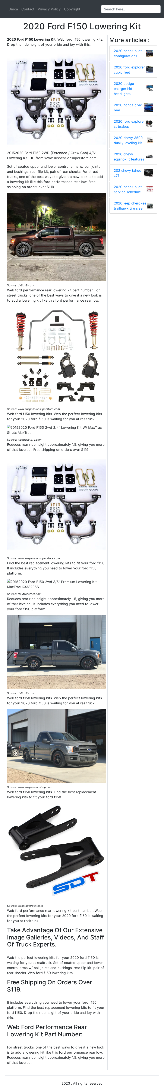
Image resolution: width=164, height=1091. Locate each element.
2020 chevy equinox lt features (129, 156)
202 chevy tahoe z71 (127, 173)
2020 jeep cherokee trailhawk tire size (130, 205)
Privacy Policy (49, 9)
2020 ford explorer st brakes (129, 124)
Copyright (72, 9)
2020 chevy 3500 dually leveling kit (128, 140)
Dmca (13, 9)
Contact (27, 9)
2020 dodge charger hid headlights (124, 88)
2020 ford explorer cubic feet (129, 69)
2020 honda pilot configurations (128, 53)
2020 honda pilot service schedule (128, 189)
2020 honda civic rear (128, 107)
